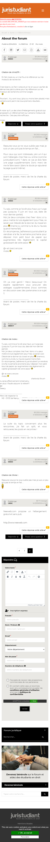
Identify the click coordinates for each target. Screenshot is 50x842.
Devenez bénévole (13, 785)
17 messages (42, 501)
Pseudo (8, 616)
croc (10, 503)
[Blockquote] (17, 572)
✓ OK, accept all (25, 833)
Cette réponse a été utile (35, 186)
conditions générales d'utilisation (25, 690)
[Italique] (12, 577)
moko (40, 44)
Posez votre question (34, 124)
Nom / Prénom (11, 625)
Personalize (25, 837)
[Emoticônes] (39, 577)
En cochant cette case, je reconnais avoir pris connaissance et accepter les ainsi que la (26, 690)
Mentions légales (25, 824)
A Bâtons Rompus (23, 32)
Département (10, 645)
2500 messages (41, 135)
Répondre (12, 124)
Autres (12, 32)
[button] (23, 572)
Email (7, 636)
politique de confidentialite (20, 693)
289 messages (42, 57)
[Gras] (8, 577)
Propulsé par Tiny (35, 605)
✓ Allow (33, 701)
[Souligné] (16, 577)
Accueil (4, 32)
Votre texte (10, 568)
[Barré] (20, 577)
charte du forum (38, 379)
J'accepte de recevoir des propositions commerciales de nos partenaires (26, 681)
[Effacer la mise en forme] (24, 577)
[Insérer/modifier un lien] (8, 572)
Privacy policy (25, 839)
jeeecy (11, 326)
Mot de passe (10, 657)
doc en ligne (29, 26)
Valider (25, 709)
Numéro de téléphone (14, 666)
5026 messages (41, 323)
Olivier (11, 136)
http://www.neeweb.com (15, 523)
